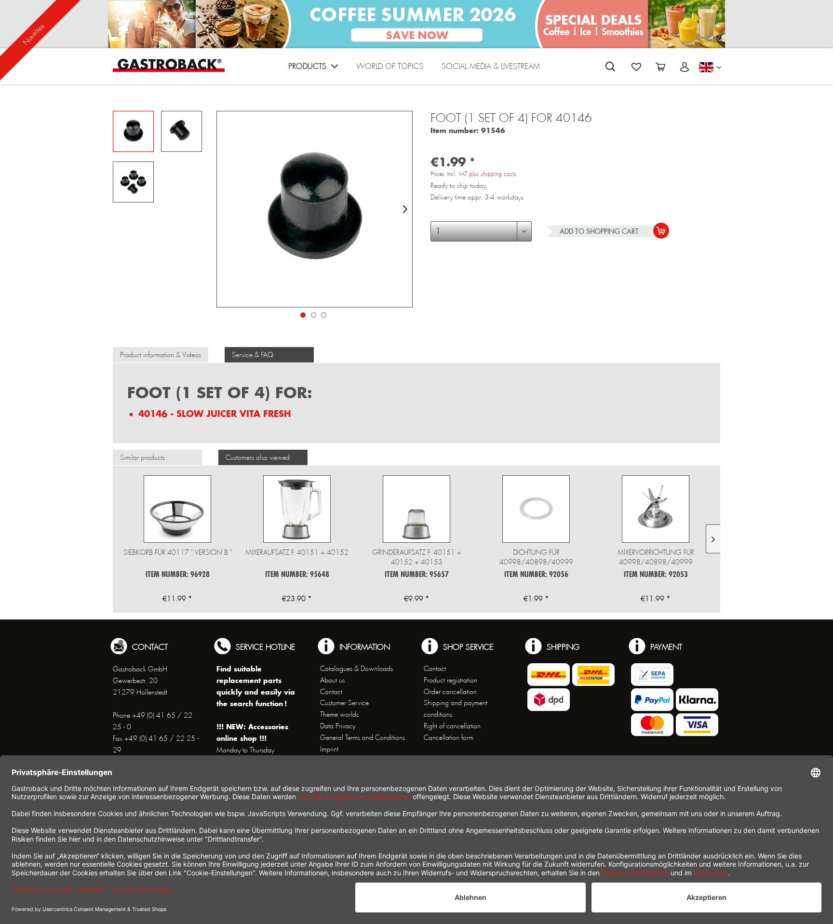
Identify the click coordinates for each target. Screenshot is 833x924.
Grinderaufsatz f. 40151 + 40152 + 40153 (416, 557)
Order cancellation (450, 691)
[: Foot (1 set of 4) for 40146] (133, 131)
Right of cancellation (452, 726)
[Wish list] (636, 67)
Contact (331, 691)
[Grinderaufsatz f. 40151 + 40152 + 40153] (416, 509)
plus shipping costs (492, 174)
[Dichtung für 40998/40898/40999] (536, 509)
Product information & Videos (160, 354)
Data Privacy (337, 726)
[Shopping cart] (660, 67)
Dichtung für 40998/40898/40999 (536, 557)
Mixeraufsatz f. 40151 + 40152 (297, 552)
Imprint (329, 749)
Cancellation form (448, 737)
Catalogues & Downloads (356, 668)
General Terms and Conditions (362, 737)
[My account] (684, 67)
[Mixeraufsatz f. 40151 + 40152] (297, 509)
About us (332, 680)
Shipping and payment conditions (455, 708)
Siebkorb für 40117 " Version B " (177, 552)
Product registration (450, 680)
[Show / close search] (610, 66)
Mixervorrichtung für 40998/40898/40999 (656, 557)
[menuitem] (313, 68)
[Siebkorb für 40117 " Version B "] (177, 509)
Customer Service (344, 702)
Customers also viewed (258, 457)
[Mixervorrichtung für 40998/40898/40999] (656, 509)
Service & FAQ (252, 354)
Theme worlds (339, 714)
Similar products (142, 457)
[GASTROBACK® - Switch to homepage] (169, 65)
